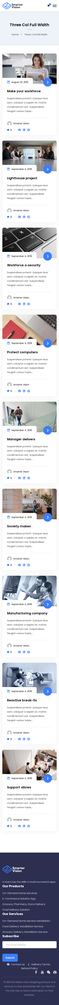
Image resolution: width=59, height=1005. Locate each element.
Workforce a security (24, 265)
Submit (10, 957)
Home (15, 34)
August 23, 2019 (19, 82)
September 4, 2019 (21, 169)
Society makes (19, 526)
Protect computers (22, 352)
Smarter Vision (21, 123)
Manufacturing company (27, 613)
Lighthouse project (22, 178)
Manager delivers (21, 439)
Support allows (19, 787)
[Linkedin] (24, 130)
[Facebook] (19, 130)
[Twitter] (29, 130)
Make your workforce (24, 91)
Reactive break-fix (22, 700)
